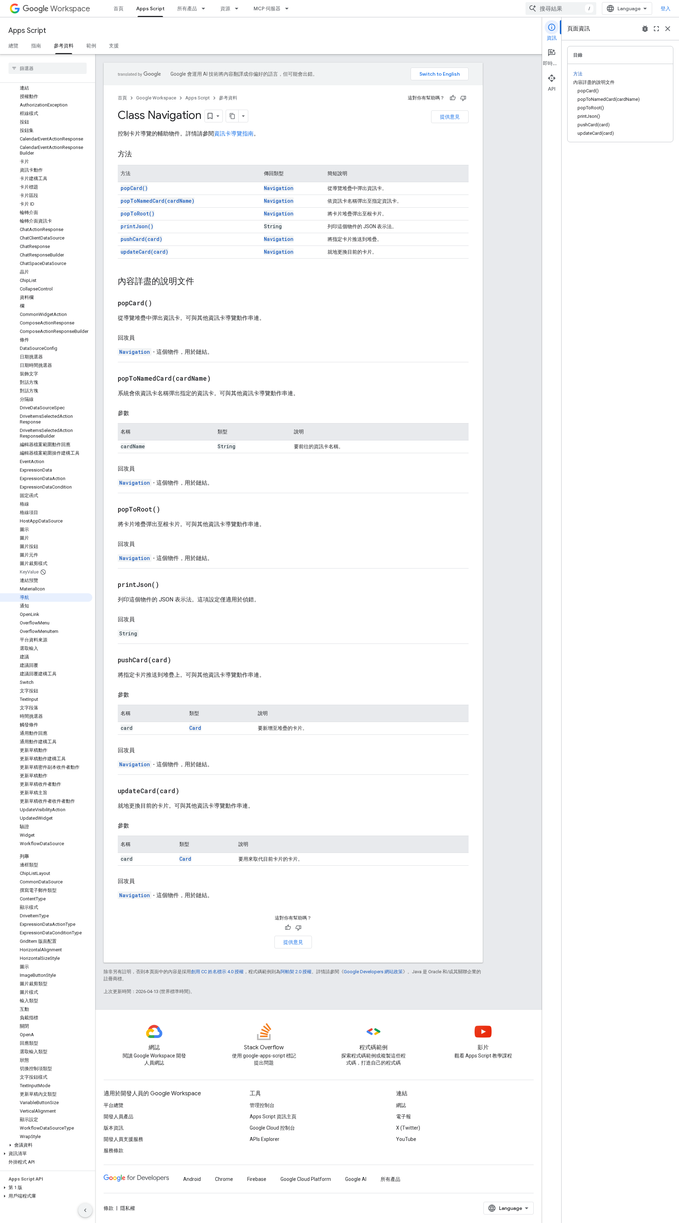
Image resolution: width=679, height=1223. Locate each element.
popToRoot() (138, 213)
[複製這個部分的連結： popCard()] (161, 303)
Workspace (70, 8)
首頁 (118, 8)
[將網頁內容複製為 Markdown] (232, 116)
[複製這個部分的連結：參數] (136, 413)
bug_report (645, 28)
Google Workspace (156, 97)
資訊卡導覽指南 (234, 133)
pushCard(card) (141, 239)
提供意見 (450, 117)
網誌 (401, 1105)
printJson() (137, 226)
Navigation (279, 188)
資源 (225, 8)
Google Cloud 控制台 (272, 1128)
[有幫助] (452, 98)
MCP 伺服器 (267, 8)
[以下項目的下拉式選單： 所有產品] (205, 8)
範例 (91, 45)
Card (195, 728)
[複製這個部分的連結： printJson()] (168, 585)
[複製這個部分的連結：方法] (139, 154)
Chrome (224, 1179)
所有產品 (187, 8)
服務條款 (113, 1150)
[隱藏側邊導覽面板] (85, 1210)
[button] (46, 1145)
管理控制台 (262, 1105)
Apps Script (150, 8)
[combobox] (561, 8)
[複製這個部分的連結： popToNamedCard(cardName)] (220, 379)
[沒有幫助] (463, 98)
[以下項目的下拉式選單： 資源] (238, 8)
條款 (109, 1208)
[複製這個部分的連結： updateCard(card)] (188, 791)
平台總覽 (113, 1105)
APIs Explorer (264, 1139)
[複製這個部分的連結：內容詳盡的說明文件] (201, 282)
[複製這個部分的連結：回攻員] (142, 338)
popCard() (134, 188)
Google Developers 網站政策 (373, 971)
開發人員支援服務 (123, 1139)
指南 (36, 45)
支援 (114, 45)
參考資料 (64, 45)
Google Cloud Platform (305, 1179)
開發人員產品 (118, 1116)
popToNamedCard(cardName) (158, 200)
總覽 (13, 45)
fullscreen (656, 28)
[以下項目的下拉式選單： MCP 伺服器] (288, 8)
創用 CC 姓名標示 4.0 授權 (217, 971)
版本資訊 (113, 1128)
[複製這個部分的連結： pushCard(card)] (180, 660)
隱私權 (127, 1208)
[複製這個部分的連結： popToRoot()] (169, 510)
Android (192, 1179)
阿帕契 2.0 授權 (296, 971)
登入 (666, 8)
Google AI (355, 1179)
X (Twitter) (408, 1128)
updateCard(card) (144, 251)
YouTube (406, 1139)
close (667, 28)
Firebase (256, 1179)
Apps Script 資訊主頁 (273, 1116)
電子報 (403, 1116)
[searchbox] (47, 68)
